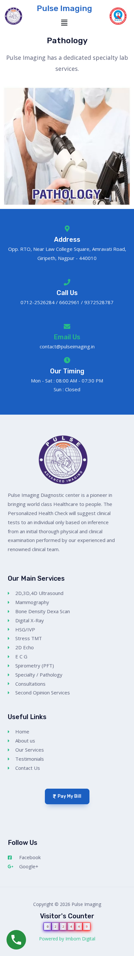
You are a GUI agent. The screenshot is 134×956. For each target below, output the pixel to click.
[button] (64, 23)
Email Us (67, 337)
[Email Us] (67, 326)
